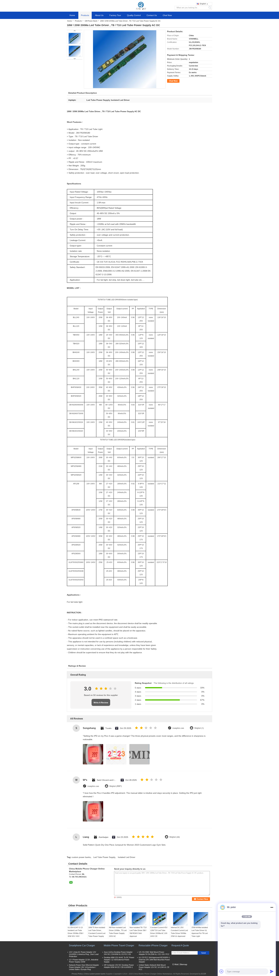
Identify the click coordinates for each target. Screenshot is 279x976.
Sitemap (183, 964)
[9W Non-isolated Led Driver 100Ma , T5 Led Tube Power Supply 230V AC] (118, 918)
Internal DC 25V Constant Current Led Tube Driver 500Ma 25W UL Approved (179, 931)
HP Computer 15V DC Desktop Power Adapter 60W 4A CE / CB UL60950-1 (119, 966)
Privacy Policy (77, 974)
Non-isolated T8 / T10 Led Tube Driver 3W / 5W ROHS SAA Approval (138, 931)
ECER (203, 974)
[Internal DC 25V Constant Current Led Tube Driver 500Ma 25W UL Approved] (180, 918)
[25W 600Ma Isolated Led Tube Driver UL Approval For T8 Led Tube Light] (201, 918)
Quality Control (134, 15)
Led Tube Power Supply (104, 857)
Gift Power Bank (91, 21)
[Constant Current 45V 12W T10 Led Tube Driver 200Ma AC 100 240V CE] (160, 918)
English (203, 4)
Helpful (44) (174, 837)
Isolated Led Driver (126, 857)
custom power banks (81, 857)
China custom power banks (94, 974)
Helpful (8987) (115, 786)
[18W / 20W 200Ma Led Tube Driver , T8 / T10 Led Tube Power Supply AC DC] (74, 38)
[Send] (271, 971)
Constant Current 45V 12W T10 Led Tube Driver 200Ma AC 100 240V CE (158, 931)
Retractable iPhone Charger (153, 945)
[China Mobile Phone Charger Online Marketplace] (139, 6)
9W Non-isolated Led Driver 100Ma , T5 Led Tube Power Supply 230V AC (118, 931)
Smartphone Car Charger (82, 945)
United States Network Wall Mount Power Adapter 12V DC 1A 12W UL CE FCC (154, 967)
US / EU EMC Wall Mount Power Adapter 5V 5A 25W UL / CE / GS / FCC (154, 953)
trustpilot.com (178, 728)
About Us (99, 15)
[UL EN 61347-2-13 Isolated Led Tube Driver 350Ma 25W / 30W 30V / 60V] (77, 918)
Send (203, 953)
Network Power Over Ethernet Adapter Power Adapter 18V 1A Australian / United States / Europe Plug (84, 967)
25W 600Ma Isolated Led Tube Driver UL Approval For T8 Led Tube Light (200, 931)
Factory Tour (115, 15)
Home (72, 15)
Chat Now (167, 15)
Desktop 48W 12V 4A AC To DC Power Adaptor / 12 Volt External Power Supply (119, 959)
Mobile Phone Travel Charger (119, 945)
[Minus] (271, 907)
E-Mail (175, 964)
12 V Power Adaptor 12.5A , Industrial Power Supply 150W (83, 961)
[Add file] (221, 971)
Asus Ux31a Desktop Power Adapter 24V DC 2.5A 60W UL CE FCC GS (118, 953)
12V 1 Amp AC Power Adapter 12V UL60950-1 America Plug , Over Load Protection (84, 954)
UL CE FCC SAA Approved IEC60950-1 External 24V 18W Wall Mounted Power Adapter (154, 959)
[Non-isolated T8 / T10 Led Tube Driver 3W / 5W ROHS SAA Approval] (139, 918)
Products (85, 15)
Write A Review (101, 702)
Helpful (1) (199, 728)
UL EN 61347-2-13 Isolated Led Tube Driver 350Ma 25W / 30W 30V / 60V (75, 931)
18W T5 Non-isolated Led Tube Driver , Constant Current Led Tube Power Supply (96, 931)
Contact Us (152, 15)
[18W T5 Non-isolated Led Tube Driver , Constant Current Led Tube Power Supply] (98, 918)
